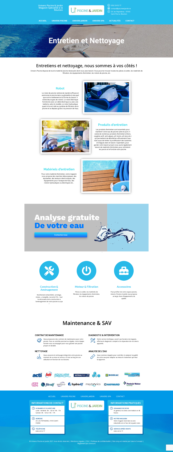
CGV (87, 441)
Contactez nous (60, 235)
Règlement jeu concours (86, 443)
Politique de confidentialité (101, 441)
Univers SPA (105, 396)
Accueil (43, 20)
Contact (129, 20)
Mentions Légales (77, 441)
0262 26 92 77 (116, 5)
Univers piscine (59, 20)
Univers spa (98, 20)
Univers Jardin (79, 20)
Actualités (114, 20)
